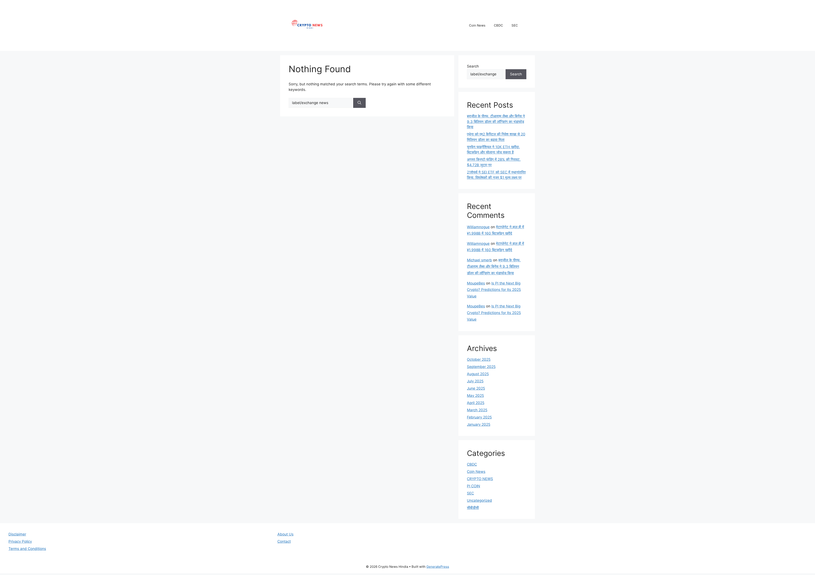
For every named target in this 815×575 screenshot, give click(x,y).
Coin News (477, 25)
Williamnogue (478, 227)
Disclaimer (17, 534)
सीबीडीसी (473, 508)
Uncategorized (479, 500)
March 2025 (477, 410)
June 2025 (476, 388)
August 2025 (478, 374)
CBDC (498, 25)
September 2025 (481, 367)
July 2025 (475, 381)
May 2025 (475, 395)
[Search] (359, 103)
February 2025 (479, 417)
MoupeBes (476, 283)
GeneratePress (437, 567)
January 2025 (478, 424)
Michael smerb (479, 260)
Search (473, 66)
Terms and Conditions (27, 549)
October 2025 (478, 359)
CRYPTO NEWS (480, 479)
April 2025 (475, 403)
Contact (284, 541)
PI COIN (473, 486)
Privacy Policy (20, 541)
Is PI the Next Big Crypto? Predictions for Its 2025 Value (494, 289)
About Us (285, 534)
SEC (514, 25)
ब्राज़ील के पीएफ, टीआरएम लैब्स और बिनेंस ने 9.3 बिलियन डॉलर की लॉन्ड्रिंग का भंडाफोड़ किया (496, 121)
